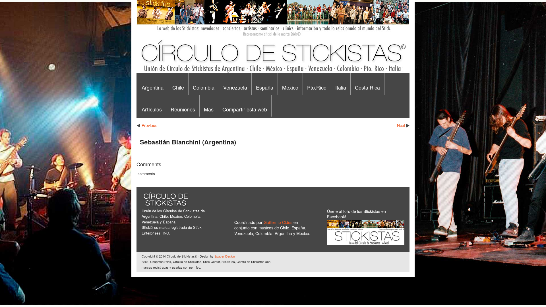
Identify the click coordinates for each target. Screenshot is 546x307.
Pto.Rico (316, 87)
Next (401, 125)
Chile (178, 87)
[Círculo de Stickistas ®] (272, 71)
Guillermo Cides (278, 222)
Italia (340, 87)
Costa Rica (367, 87)
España (264, 87)
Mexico (290, 87)
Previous (149, 125)
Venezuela (235, 87)
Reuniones (183, 109)
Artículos (152, 109)
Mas (209, 109)
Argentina (153, 87)
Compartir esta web (244, 109)
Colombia (203, 87)
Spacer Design (224, 256)
